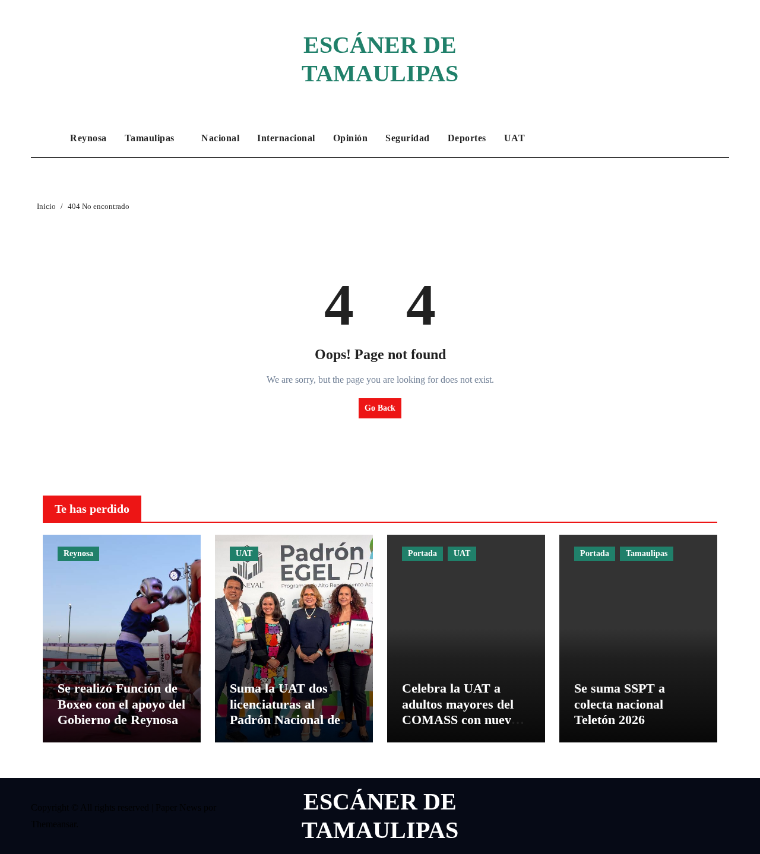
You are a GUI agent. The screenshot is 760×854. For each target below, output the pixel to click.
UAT (514, 138)
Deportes (467, 138)
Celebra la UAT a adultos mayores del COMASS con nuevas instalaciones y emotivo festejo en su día (462, 727)
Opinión (350, 138)
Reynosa (88, 138)
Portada (422, 553)
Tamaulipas (151, 138)
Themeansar (53, 824)
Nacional (220, 138)
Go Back (380, 408)
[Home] (47, 138)
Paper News (178, 807)
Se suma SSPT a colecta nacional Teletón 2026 (619, 704)
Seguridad (407, 138)
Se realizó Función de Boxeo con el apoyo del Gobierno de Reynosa (121, 704)
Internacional (286, 138)
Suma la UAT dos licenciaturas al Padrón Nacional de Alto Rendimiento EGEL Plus (285, 719)
